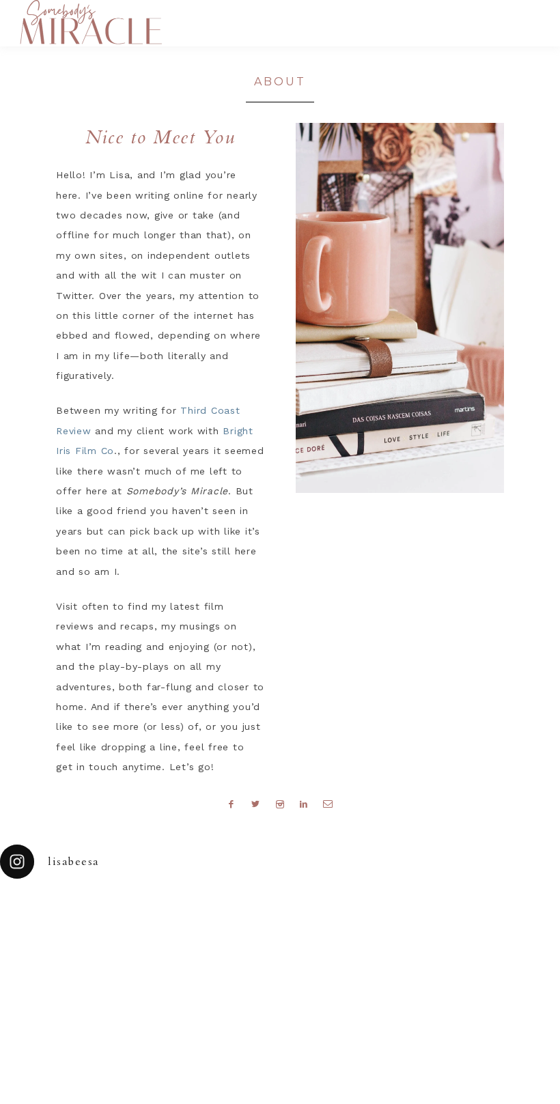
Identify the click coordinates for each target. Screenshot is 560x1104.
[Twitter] (256, 803)
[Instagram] (280, 803)
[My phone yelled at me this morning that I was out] (245, 914)
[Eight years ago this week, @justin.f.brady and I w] (315, 914)
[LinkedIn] (303, 803)
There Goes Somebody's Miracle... (90, 22)
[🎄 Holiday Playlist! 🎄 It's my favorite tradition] (105, 914)
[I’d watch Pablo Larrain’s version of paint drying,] (175, 914)
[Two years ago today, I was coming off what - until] (35, 914)
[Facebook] (231, 803)
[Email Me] (328, 803)
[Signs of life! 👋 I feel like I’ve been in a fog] (385, 914)
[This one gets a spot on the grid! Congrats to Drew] (455, 914)
